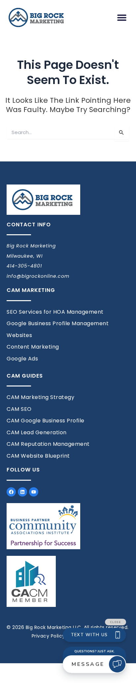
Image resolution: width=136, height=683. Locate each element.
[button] (122, 17)
